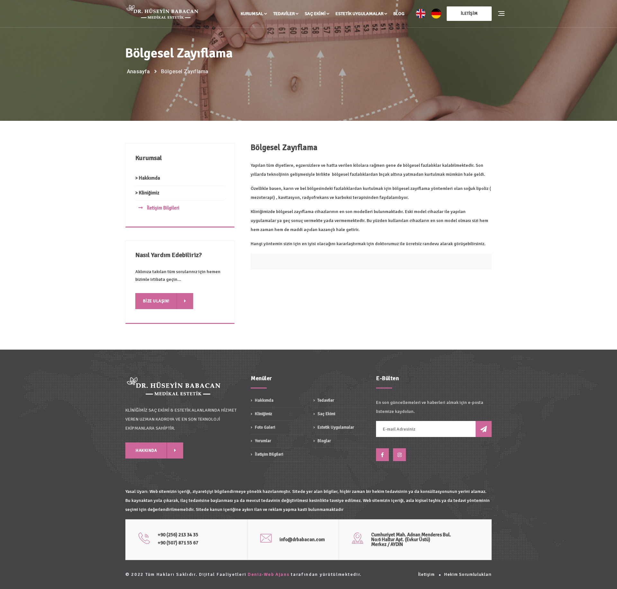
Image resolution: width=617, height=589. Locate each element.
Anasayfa (138, 71)
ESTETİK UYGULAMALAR (359, 13)
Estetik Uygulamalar (335, 427)
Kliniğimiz (263, 413)
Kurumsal (252, 13)
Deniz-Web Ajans (269, 574)
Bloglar (324, 440)
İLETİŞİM (469, 13)
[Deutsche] (436, 13)
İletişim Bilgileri (162, 208)
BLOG (399, 13)
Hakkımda (263, 400)
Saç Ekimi (315, 13)
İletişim (426, 574)
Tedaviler (284, 13)
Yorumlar (262, 440)
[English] (420, 13)
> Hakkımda (147, 178)
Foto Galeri (264, 427)
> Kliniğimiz (147, 193)
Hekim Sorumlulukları (468, 574)
